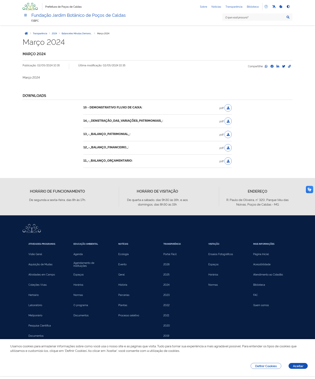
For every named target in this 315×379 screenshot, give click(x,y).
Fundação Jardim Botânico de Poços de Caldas (78, 15)
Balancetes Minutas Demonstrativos (77, 33)
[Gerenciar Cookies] (281, 6)
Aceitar (298, 366)
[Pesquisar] (288, 17)
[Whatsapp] (266, 66)
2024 (54, 33)
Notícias (216, 6)
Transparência (233, 6)
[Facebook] (272, 66)
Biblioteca (253, 6)
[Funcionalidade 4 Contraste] (288, 6)
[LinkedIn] (278, 66)
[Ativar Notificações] (273, 6)
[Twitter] (284, 66)
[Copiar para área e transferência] (289, 66)
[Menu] (25, 15)
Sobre (203, 6)
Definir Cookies (266, 366)
